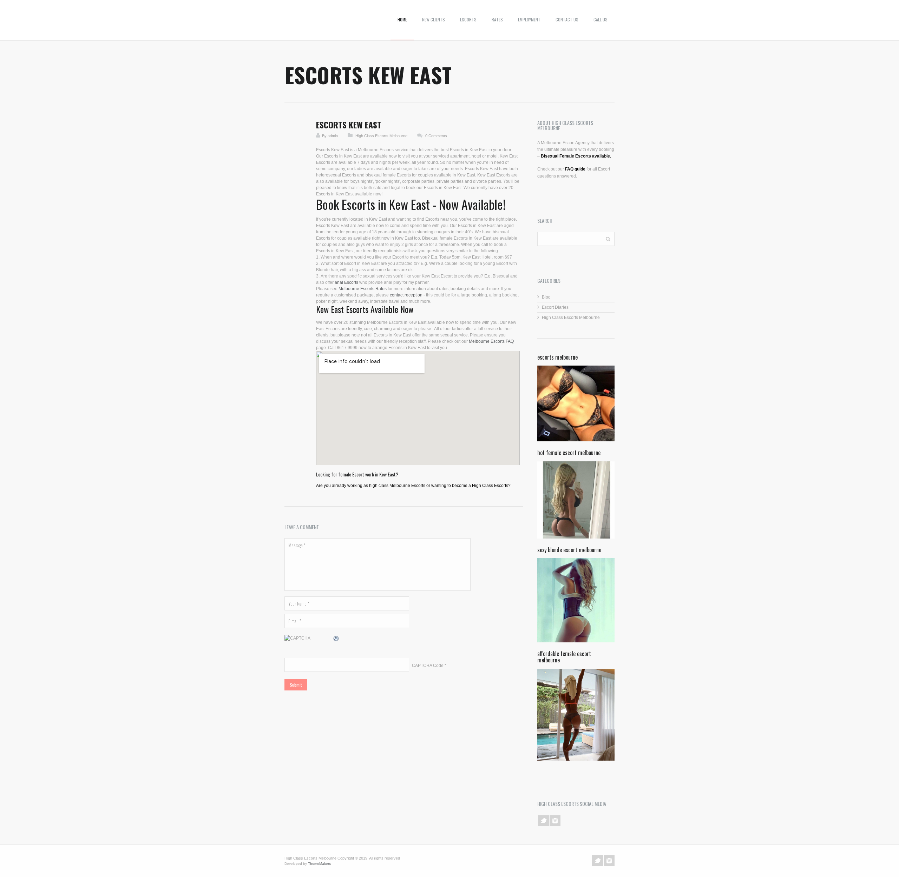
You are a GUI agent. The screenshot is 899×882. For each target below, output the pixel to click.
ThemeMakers (319, 864)
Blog (546, 297)
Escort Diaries (555, 307)
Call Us (600, 19)
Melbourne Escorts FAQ (491, 341)
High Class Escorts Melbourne (381, 136)
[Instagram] (555, 820)
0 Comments (436, 136)
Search (608, 238)
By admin (330, 136)
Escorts (468, 19)
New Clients (433, 19)
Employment (529, 19)
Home (402, 19)
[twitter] (597, 860)
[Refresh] (336, 638)
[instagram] (609, 860)
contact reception (406, 295)
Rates (497, 19)
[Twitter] (543, 820)
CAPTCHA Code (428, 665)
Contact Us (567, 19)
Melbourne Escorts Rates (363, 288)
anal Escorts (346, 282)
